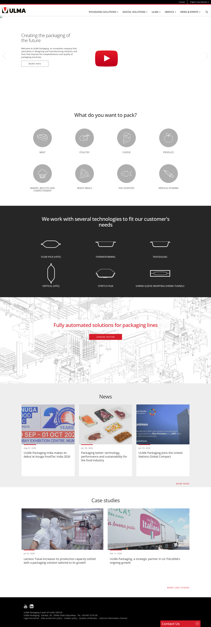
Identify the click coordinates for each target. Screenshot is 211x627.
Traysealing (160, 256)
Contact (182, 2)
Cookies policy (70, 618)
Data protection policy (51, 618)
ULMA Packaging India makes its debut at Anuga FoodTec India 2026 (47, 454)
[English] (14, 10)
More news (182, 483)
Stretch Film (105, 286)
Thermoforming (105, 256)
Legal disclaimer (31, 618)
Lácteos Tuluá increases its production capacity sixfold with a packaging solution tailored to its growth (60, 561)
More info (35, 45)
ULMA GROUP (55, 612)
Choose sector (105, 337)
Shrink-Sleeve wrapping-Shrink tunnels (160, 286)
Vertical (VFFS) (50, 286)
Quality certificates (88, 618)
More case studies (178, 587)
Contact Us (171, 623)
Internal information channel (113, 618)
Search (207, 12)
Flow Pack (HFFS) (51, 256)
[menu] (199, 2)
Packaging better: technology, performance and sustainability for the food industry (104, 456)
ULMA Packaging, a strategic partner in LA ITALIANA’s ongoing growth (145, 561)
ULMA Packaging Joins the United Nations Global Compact (160, 454)
